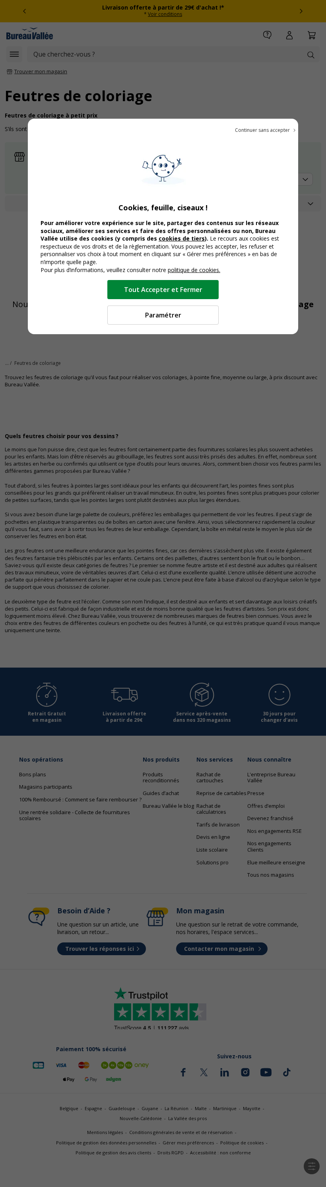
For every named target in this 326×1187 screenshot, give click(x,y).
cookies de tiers (182, 238)
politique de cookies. (194, 270)
